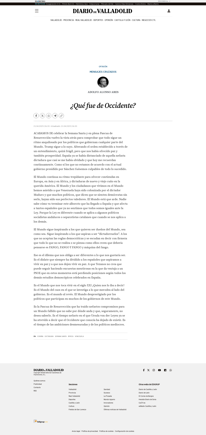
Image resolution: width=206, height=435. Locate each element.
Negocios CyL (149, 20)
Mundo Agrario (109, 399)
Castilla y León (122, 20)
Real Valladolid (84, 20)
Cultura (136, 20)
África (70, 336)
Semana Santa (61, 336)
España (40, 336)
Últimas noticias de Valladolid (115, 410)
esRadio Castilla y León (147, 406)
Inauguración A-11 (53, 4)
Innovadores (108, 403)
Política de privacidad (90, 431)
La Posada (108, 396)
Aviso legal (76, 431)
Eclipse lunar (94, 4)
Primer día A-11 (68, 4)
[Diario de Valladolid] (102, 11)
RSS (35, 391)
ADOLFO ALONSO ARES (103, 92)
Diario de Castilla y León (148, 389)
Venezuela (79, 336)
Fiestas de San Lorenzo (77, 410)
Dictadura (49, 336)
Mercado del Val (107, 4)
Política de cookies (106, 431)
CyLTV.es (142, 403)
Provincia (68, 20)
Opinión (109, 20)
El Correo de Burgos (146, 396)
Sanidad (107, 389)
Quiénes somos (39, 381)
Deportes (98, 20)
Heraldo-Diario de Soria (147, 399)
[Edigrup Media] (41, 421)
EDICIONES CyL (163, 1)
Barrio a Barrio (153, 4)
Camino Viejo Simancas (124, 4)
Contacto (37, 387)
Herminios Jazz (82, 4)
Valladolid (56, 20)
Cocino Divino (140, 4)
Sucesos (107, 393)
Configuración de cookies (124, 431)
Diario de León (144, 393)
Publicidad (38, 384)
